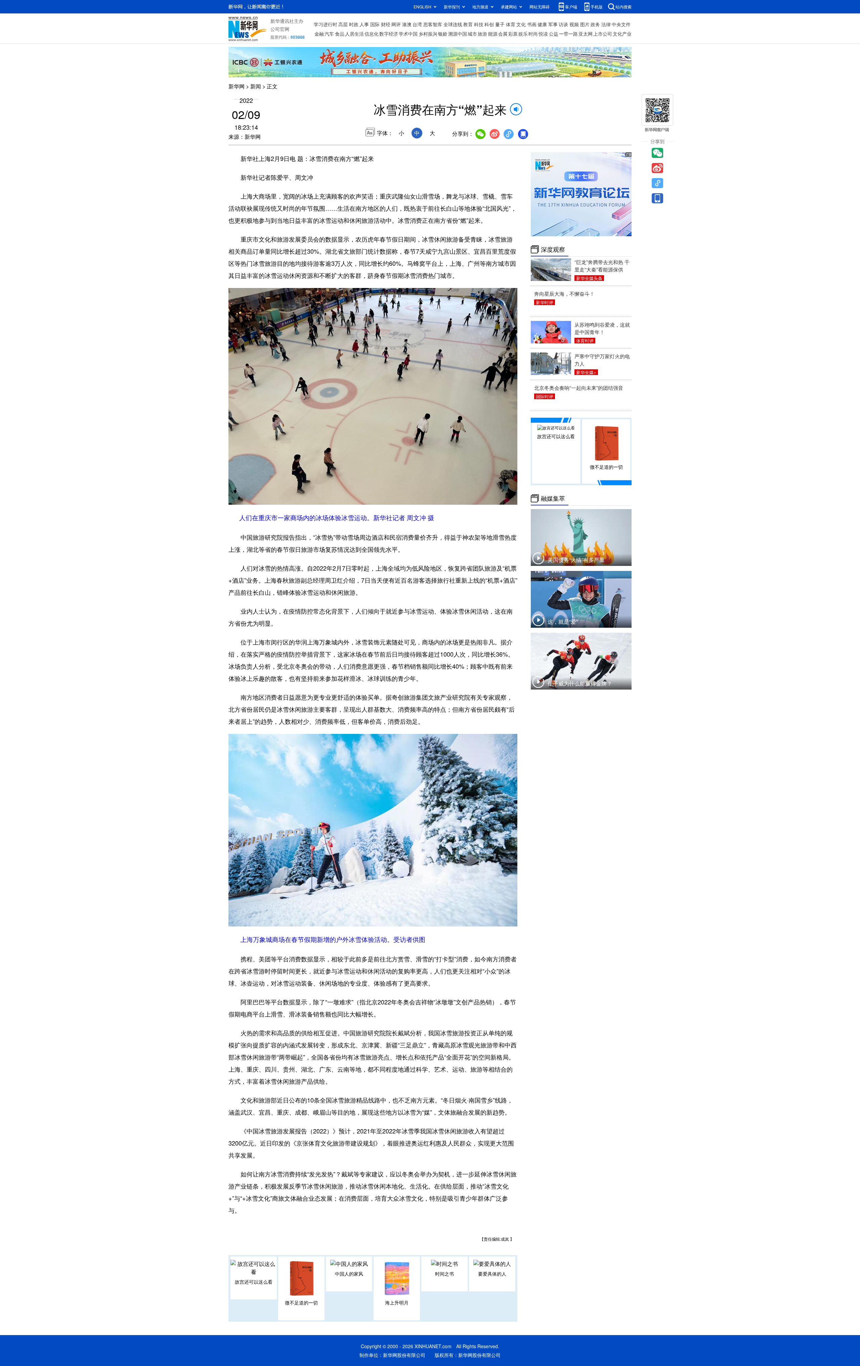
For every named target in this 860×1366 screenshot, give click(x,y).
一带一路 (568, 33)
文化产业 (622, 33)
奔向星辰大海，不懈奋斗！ (564, 293)
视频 (574, 24)
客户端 (571, 6)
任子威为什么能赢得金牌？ (580, 683)
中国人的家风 (349, 1273)
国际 (375, 24)
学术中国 (408, 33)
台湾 (417, 24)
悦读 (543, 33)
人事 (364, 24)
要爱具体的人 (492, 1273)
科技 (478, 24)
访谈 (563, 24)
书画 (531, 24)
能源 (493, 33)
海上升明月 (396, 1302)
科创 (489, 24)
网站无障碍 (539, 6)
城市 (472, 33)
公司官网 (279, 29)
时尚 (533, 33)
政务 (595, 24)
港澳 (407, 24)
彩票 (513, 33)
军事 (553, 24)
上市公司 (602, 33)
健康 (542, 24)
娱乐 (523, 33)
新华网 (236, 86)
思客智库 (432, 24)
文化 (521, 24)
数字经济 (388, 33)
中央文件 (621, 24)
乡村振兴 (428, 33)
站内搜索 (623, 6)
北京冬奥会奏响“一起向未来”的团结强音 (578, 387)
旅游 (482, 33)
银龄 (442, 33)
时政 (353, 24)
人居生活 (354, 33)
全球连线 (452, 24)
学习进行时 (325, 24)
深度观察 (553, 249)
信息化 (371, 33)
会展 (503, 33)
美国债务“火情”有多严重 (576, 560)
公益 (553, 33)
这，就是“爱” (563, 621)
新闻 (255, 86)
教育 (468, 24)
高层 (343, 24)
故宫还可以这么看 (253, 1281)
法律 (606, 24)
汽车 (329, 33)
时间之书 (444, 1273)
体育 (510, 24)
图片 (585, 24)
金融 (319, 33)
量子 (500, 24)
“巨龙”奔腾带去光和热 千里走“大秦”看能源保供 (602, 265)
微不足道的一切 (301, 1302)
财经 (385, 24)
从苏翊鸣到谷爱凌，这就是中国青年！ (602, 328)
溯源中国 (457, 33)
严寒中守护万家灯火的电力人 (602, 360)
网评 (396, 24)
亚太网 (585, 33)
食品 (339, 33)
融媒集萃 (553, 498)
